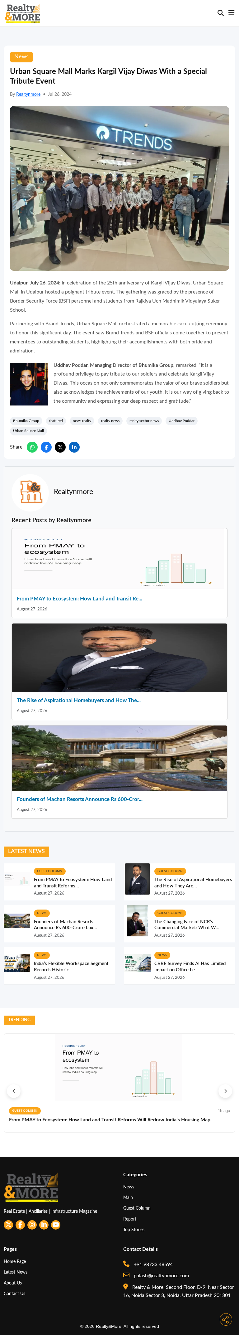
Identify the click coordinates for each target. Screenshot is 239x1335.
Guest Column (137, 1208)
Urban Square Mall (28, 431)
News (128, 1187)
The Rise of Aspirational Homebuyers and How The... (79, 700)
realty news (110, 421)
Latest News (15, 1272)
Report (129, 1219)
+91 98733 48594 (153, 1264)
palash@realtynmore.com (161, 1275)
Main (128, 1197)
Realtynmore (28, 94)
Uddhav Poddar (181, 421)
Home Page (15, 1261)
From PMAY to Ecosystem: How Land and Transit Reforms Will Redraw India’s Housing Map (109, 1119)
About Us (13, 1283)
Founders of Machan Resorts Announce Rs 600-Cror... (80, 799)
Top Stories (133, 1229)
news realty (82, 421)
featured (56, 421)
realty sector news (144, 421)
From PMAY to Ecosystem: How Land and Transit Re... (79, 598)
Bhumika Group (26, 421)
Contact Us (14, 1293)
